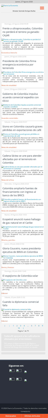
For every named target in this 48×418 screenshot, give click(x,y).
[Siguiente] (23, 328)
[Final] (28, 328)
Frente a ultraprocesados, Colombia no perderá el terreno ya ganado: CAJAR (23, 32)
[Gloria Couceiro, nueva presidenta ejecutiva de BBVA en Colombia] (22, 257)
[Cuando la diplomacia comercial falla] (16, 309)
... (28, 326)
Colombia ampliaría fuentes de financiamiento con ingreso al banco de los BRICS (20, 192)
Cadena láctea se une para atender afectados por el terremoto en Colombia (22, 159)
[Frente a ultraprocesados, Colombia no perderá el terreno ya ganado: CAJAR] (22, 40)
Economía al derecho (9, 53)
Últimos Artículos (32, 416)
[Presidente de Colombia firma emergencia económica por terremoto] (22, 73)
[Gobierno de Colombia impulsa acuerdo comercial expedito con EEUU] (22, 106)
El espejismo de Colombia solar (20, 275)
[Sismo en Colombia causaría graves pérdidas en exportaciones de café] (22, 135)
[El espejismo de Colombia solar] (14, 280)
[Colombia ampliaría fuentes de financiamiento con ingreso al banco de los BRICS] (22, 200)
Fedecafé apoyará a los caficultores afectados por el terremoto (22, 338)
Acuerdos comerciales (9, 118)
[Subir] (46, 416)
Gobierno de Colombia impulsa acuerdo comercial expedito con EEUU (21, 97)
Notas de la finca (7, 180)
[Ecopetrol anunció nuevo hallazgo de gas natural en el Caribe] (22, 227)
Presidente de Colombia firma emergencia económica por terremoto (19, 64)
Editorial (4, 293)
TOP (25, 412)
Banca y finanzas (7, 267)
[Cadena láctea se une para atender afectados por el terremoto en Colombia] (22, 167)
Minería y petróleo (8, 240)
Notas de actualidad (8, 85)
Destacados (10, 416)
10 (19, 328)
